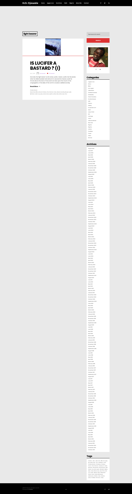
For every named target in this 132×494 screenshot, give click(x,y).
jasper (67, 92)
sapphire (51, 93)
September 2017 (92, 374)
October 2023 (91, 221)
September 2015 (92, 426)
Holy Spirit (102, 469)
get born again (96, 469)
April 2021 (90, 286)
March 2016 (91, 413)
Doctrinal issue (95, 467)
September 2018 (92, 348)
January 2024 (91, 215)
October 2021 (91, 273)
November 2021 (92, 271)
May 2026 (90, 155)
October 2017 (91, 372)
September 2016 (92, 400)
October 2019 (91, 320)
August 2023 (91, 226)
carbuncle (40, 92)
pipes (41, 93)
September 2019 (92, 323)
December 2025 (92, 165)
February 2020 (91, 312)
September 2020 (92, 301)
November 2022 (92, 245)
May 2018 (90, 357)
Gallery (90, 105)
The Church (97, 477)
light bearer (32, 93)
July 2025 (90, 176)
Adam (93, 460)
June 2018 (90, 355)
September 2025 (92, 172)
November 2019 (92, 318)
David (106, 465)
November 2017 (92, 370)
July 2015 (90, 430)
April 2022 (90, 260)
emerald (62, 92)
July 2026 (90, 150)
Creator (55, 92)
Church (89, 465)
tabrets (60, 93)
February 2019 (91, 338)
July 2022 (90, 254)
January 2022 (91, 267)
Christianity (91, 94)
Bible (37, 92)
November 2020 (92, 297)
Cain (97, 462)
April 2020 (90, 307)
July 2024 (90, 202)
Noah (93, 474)
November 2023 (92, 219)
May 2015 (90, 434)
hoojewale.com (92, 107)
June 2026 (90, 153)
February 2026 (91, 161)
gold (65, 92)
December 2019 (92, 316)
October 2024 (91, 196)
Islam (89, 110)
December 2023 (92, 217)
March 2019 (91, 335)
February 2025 (91, 187)
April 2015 (90, 437)
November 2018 (92, 344)
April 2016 (90, 411)
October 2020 (91, 299)
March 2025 (91, 185)
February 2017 (91, 389)
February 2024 (91, 213)
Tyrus (66, 93)
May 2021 (90, 284)
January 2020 (91, 314)
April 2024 (90, 208)
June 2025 (90, 178)
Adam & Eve (97, 460)
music (89, 118)
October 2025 (91, 170)
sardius (54, 93)
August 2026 (91, 148)
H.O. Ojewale (30, 3)
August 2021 (91, 277)
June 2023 (90, 230)
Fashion (90, 103)
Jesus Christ (91, 112)
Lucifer (36, 93)
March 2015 (91, 439)
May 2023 (90, 232)
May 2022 (90, 258)
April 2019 (90, 333)
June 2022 (90, 256)
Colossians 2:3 (101, 465)
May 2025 (90, 181)
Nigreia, (90, 127)
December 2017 (92, 368)
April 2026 (90, 157)
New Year (90, 122)
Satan (57, 93)
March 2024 (91, 211)
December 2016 (92, 394)
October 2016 (91, 398)
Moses (98, 472)
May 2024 (90, 206)
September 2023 (92, 224)
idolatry (106, 469)
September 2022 (92, 249)
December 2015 (92, 419)
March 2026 (91, 159)
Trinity (102, 477)
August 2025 (91, 174)
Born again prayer (91, 462)
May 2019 (90, 331)
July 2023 (90, 228)
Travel (89, 133)
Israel (92, 470)
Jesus (98, 470)
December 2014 (92, 445)
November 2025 (92, 168)
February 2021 (91, 290)
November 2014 (92, 447)
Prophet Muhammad (98, 474)
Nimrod (89, 474)
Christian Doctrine (33, 90)
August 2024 (91, 200)
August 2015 (91, 428)
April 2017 (90, 385)
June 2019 (90, 329)
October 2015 (91, 424)
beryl (34, 92)
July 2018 (90, 353)
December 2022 (92, 243)
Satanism (103, 475)
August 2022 (91, 251)
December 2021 (92, 269)
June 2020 (90, 303)
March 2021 (91, 288)
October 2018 (91, 346)
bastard (31, 92)
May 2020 (90, 305)
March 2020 (91, 310)
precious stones (46, 93)
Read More (34, 86)
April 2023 (90, 234)
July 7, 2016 (32, 73)
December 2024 (92, 191)
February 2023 (91, 239)
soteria (90, 129)
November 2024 (92, 193)
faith (89, 101)
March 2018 (91, 361)
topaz (63, 93)
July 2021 (90, 279)
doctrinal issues (102, 467)
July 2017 (90, 378)
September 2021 (92, 275)
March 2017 (91, 387)
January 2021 (91, 292)
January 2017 (91, 391)
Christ (104, 462)
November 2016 (92, 396)
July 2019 (90, 327)
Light (70, 92)
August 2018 (91, 351)
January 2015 (91, 443)
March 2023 (91, 236)
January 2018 (91, 366)
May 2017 (90, 383)
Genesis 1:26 (90, 469)
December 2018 (92, 342)
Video (89, 135)
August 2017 (91, 376)
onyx (39, 93)
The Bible (90, 131)
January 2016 (91, 417)
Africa (89, 84)
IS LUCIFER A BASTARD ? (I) (45, 65)
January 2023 (91, 241)
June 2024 (90, 204)
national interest (92, 120)
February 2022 (91, 264)
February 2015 (91, 441)
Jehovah (95, 470)
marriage (90, 116)
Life (89, 114)
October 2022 (91, 247)
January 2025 (91, 189)
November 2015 (92, 421)
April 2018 (90, 359)
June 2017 (90, 381)
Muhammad (102, 472)
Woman (90, 137)
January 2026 (91, 163)
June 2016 (90, 406)
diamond (58, 92)
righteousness (91, 475)
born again (91, 88)
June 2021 (90, 282)
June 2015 (90, 432)
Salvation (96, 475)
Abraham (90, 460)
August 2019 (91, 325)
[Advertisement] (66, 17)
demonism (90, 467)
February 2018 (91, 363)
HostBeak (30, 489)
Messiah (95, 472)
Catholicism (91, 90)
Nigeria (90, 125)
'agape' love (91, 82)
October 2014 (91, 449)
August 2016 (91, 402)
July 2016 (90, 404)
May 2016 (90, 409)
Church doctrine (50, 92)
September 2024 (92, 198)
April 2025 (90, 183)
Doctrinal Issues (92, 99)
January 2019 (91, 340)
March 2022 (91, 262)
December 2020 (92, 295)
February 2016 (91, 415)
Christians (44, 92)
